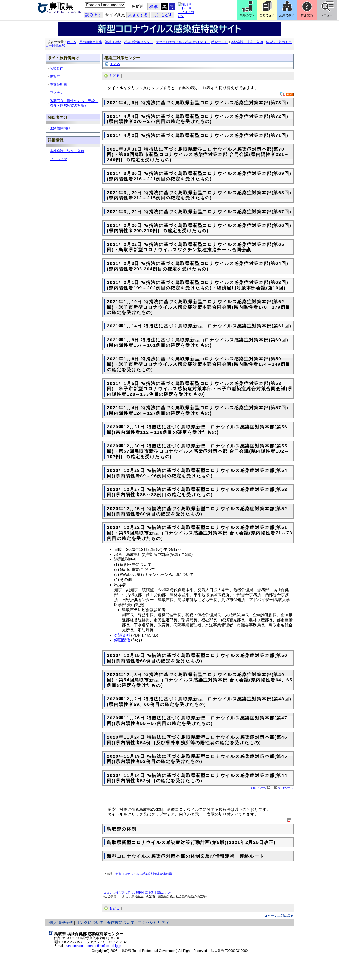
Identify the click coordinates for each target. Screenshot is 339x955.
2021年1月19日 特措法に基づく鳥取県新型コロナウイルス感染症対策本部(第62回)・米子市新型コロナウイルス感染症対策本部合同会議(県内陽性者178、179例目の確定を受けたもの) (199, 307)
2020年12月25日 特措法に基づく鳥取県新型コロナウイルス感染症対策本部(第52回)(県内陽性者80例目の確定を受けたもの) (197, 511)
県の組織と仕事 (90, 42)
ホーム (71, 42)
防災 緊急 (307, 15)
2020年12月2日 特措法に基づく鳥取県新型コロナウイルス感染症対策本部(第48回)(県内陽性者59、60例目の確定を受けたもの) (199, 701)
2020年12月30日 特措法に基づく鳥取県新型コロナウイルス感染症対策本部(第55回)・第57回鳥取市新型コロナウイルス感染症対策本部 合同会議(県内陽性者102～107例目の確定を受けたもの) (198, 451)
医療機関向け (60, 128)
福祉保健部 (113, 42)
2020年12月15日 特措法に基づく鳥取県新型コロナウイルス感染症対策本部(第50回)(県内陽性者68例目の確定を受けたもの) (197, 658)
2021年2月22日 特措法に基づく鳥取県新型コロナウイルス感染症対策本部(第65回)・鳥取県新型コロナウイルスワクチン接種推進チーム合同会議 (195, 247)
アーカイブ (58, 159)
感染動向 (57, 68)
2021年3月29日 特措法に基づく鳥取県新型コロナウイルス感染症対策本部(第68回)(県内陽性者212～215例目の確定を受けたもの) (199, 195)
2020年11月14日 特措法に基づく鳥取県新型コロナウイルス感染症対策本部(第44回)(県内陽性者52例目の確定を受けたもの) (197, 778)
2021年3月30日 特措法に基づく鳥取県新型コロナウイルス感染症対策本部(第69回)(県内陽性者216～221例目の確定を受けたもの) (199, 176)
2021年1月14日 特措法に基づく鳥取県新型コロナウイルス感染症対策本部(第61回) (199, 325)
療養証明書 (58, 85)
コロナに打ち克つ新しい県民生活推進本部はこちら (137, 892)
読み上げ (93, 15)
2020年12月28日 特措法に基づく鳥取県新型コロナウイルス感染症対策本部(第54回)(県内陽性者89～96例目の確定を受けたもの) (197, 473)
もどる (115, 64)
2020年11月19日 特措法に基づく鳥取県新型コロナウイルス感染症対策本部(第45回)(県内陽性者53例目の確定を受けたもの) (197, 759)
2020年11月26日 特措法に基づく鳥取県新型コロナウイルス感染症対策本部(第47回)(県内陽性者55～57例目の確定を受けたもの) (197, 721)
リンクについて (90, 922)
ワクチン (57, 93)
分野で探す (267, 15)
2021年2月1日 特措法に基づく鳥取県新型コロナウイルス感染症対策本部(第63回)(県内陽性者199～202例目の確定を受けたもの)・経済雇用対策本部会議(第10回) (197, 285)
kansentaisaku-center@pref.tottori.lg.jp (93, 946)
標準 (153, 6)
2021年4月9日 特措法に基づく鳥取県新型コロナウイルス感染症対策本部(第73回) (197, 102)
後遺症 (55, 77)
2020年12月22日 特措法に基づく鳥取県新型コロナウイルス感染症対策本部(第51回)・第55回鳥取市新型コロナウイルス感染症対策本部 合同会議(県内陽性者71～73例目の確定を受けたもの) (199, 533)
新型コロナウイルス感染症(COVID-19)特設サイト (192, 42)
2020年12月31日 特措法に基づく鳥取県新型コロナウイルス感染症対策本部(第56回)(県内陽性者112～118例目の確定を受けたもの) (197, 429)
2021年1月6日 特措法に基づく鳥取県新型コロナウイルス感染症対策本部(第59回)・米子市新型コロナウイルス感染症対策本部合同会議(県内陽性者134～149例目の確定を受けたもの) (199, 364)
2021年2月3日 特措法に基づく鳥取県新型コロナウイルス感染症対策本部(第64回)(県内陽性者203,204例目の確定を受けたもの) (197, 266)
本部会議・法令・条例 (247, 42)
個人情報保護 (61, 922)
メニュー (327, 15)
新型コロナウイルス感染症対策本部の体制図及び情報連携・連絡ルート (185, 856)
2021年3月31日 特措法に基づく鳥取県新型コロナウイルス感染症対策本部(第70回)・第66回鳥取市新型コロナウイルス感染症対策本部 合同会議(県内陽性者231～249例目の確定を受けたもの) (198, 154)
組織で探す (286, 15)
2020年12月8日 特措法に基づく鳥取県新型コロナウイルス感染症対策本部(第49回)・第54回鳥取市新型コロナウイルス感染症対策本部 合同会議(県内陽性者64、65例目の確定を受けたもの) (199, 680)
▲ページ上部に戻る (279, 915)
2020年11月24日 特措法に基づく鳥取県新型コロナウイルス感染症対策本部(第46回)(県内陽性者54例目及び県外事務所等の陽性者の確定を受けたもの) (197, 740)
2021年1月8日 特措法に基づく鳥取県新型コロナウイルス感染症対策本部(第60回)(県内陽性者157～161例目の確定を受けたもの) (197, 342)
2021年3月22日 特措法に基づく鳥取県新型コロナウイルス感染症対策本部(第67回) (199, 211)
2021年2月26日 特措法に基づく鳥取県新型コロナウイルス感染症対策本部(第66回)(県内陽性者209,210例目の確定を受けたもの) (199, 228)
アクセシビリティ (153, 922)
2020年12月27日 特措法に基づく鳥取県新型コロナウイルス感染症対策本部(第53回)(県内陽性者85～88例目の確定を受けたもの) (197, 492)
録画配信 (122, 640)
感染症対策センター (138, 42)
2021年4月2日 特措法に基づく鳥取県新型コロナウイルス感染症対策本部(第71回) (197, 135)
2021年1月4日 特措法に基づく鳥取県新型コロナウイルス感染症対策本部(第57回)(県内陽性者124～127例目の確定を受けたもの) (197, 410)
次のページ (285, 788)
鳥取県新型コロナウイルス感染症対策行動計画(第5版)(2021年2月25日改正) (191, 842)
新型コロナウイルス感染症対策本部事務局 (143, 873)
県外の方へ (247, 15)
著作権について (121, 922)
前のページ (259, 788)
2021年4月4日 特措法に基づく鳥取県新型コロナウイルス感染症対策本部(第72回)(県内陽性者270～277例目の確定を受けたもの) (197, 119)
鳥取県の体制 (121, 828)
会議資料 (122, 635)
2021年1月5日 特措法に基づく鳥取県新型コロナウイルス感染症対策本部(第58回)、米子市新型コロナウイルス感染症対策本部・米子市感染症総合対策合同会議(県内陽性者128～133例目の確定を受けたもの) (200, 389)
